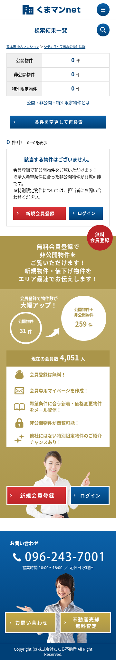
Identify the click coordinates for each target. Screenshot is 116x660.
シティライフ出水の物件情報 (64, 46)
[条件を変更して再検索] (103, 30)
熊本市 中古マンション (22, 46)
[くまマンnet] (52, 10)
